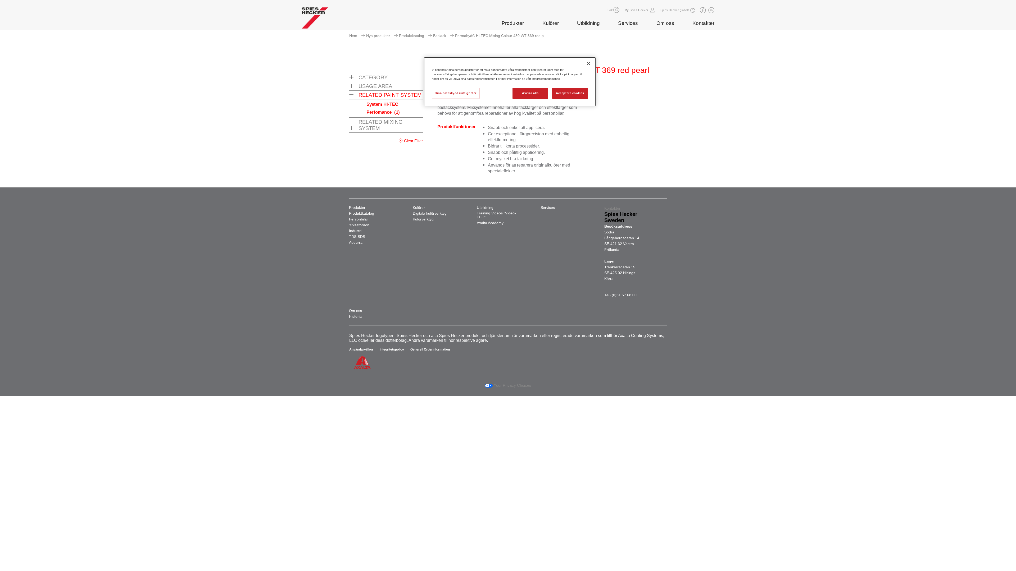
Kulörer (550, 23)
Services (628, 23)
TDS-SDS (357, 237)
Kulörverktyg (423, 219)
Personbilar (358, 219)
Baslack (439, 36)
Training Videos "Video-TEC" (496, 215)
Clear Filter (413, 141)
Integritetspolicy (392, 349)
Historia (355, 317)
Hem (353, 36)
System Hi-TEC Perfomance (383, 108)
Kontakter (703, 23)
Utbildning (588, 23)
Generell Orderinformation (430, 349)
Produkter (513, 23)
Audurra (355, 243)
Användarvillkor (361, 349)
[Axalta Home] (315, 19)
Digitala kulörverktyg (430, 213)
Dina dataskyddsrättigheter (456, 93)
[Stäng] (588, 63)
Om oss (665, 23)
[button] (616, 10)
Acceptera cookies (570, 93)
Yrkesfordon (359, 225)
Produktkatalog (411, 36)
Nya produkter (378, 36)
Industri (355, 231)
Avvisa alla (530, 93)
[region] (510, 81)
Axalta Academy (490, 223)
